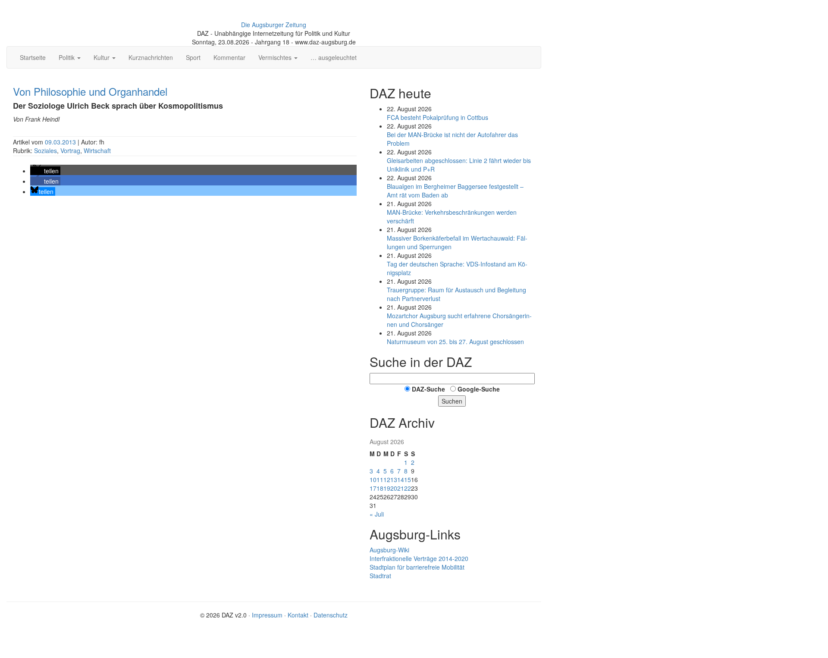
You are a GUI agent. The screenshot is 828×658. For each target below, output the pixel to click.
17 (373, 488)
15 (407, 479)
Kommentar (229, 57)
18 (379, 488)
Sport (193, 57)
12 (386, 479)
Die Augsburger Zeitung (273, 24)
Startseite (33, 57)
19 (386, 488)
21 (400, 488)
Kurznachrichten (151, 57)
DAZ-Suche (428, 389)
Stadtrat (380, 575)
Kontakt (298, 615)
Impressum (267, 615)
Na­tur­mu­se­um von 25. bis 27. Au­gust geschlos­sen (455, 341)
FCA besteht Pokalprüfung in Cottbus (437, 117)
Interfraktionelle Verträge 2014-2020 (419, 558)
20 (393, 488)
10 (373, 479)
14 (400, 479)
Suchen (452, 401)
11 (379, 479)
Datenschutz (331, 615)
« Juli (377, 514)
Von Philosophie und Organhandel (90, 91)
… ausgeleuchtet (333, 57)
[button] (45, 170)
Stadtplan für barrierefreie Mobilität (417, 567)
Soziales (45, 150)
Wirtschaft (97, 150)
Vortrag (70, 150)
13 (393, 479)
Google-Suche (479, 389)
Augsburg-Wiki (389, 549)
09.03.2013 (61, 142)
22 (407, 488)
